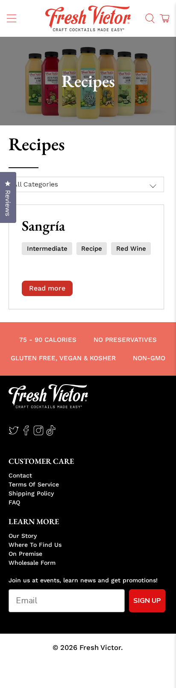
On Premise (25, 553)
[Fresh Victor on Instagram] (38, 433)
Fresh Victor (100, 648)
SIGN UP (147, 600)
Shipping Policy (31, 493)
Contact (20, 475)
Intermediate (47, 248)
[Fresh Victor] (88, 18)
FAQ (14, 502)
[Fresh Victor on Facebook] (26, 433)
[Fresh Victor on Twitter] (14, 433)
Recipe (91, 248)
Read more (47, 288)
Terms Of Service (34, 484)
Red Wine (131, 248)
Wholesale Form (32, 562)
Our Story (23, 535)
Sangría (43, 225)
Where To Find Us (35, 544)
